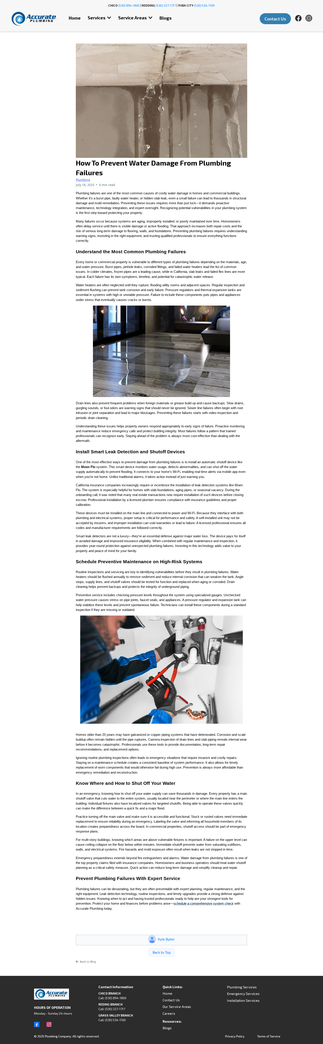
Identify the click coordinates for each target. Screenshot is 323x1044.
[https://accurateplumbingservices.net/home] (34, 18)
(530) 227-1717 (166, 5)
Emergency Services (243, 993)
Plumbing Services (242, 987)
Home (167, 993)
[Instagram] (49, 1024)
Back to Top (161, 952)
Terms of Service (268, 1036)
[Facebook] (37, 1024)
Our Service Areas (177, 1006)
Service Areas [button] (133, 17)
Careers (169, 1013)
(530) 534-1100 (204, 5)
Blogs (167, 1028)
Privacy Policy (235, 1036)
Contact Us (171, 1000)
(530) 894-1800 (129, 5)
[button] (108, 17)
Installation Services (243, 1000)
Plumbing (83, 180)
